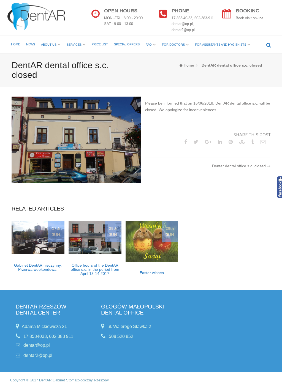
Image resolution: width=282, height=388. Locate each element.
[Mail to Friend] (264, 142)
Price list (100, 44)
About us (48, 44)
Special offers (127, 44)
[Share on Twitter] (197, 142)
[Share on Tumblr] (253, 142)
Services (74, 44)
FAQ (149, 44)
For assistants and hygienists (220, 44)
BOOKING (247, 10)
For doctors (173, 44)
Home (15, 44)
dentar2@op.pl (37, 355)
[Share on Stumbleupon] (243, 142)
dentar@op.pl (36, 345)
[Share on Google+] (209, 142)
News (30, 44)
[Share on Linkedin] (221, 142)
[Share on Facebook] (186, 142)
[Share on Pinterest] (232, 142)
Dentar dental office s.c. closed (239, 166)
